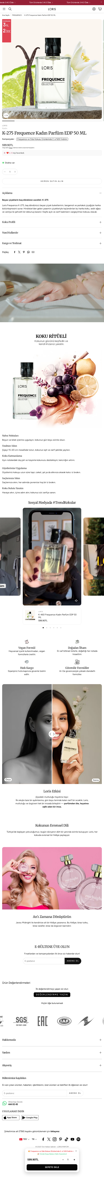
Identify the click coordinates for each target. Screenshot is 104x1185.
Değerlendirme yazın (52, 994)
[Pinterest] (24, 252)
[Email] (33, 252)
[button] (4, 9)
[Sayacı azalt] (4, 171)
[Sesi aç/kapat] (76, 600)
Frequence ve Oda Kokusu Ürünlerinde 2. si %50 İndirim (42, 139)
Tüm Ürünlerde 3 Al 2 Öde (83, 3)
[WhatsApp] (28, 252)
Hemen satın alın (52, 181)
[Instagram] (54, 1139)
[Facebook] (14, 252)
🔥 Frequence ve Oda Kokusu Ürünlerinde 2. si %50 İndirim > (51, 1151)
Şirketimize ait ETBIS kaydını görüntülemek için (31, 1131)
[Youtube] (72, 1139)
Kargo (10, 148)
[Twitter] (19, 252)
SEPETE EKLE (52, 1167)
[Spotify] (78, 1139)
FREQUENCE (17, 15)
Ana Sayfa (5, 15)
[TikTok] (66, 1139)
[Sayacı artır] (15, 171)
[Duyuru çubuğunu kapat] (101, 2)
